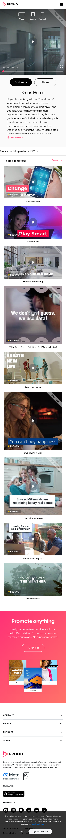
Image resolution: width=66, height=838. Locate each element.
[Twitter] (28, 810)
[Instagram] (26, 776)
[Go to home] (11, 4)
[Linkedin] (36, 810)
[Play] (33, 41)
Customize (21, 82)
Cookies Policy (38, 824)
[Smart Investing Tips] (33, 539)
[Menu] (61, 4)
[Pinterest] (44, 810)
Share (45, 82)
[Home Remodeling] (33, 262)
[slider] (3, 71)
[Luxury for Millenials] (33, 486)
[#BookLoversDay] (33, 421)
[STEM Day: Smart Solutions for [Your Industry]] (33, 315)
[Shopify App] (33, 794)
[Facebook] (11, 776)
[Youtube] (21, 810)
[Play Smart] (33, 222)
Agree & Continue (40, 832)
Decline (21, 832)
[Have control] (33, 579)
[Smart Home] (33, 182)
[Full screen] (61, 66)
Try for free (33, 647)
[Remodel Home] (33, 368)
